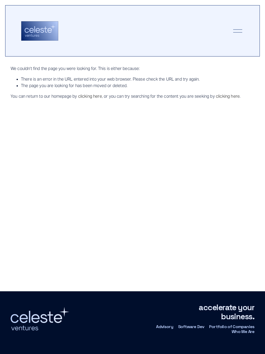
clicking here (90, 96)
